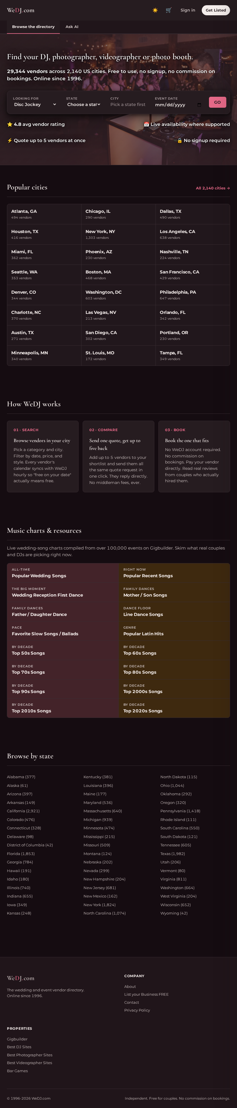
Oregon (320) (173, 802)
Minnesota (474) (99, 828)
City (114, 98)
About (130, 986)
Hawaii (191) (19, 870)
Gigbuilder (17, 1039)
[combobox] (128, 104)
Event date (166, 98)
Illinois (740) (18, 887)
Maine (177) (95, 794)
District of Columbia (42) (30, 845)
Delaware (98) (20, 836)
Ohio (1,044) (172, 785)
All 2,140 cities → (213, 188)
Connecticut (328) (24, 828)
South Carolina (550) (179, 828)
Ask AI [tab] (72, 26)
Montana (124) (98, 853)
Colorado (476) (21, 819)
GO (217, 102)
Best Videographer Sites (29, 1062)
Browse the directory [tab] (33, 26)
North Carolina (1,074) (105, 913)
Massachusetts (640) (103, 811)
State (71, 98)
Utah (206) (170, 862)
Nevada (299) (96, 870)
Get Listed (216, 10)
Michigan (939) (98, 819)
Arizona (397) (19, 794)
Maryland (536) (98, 802)
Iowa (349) (17, 904)
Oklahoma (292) (176, 794)
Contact (131, 1002)
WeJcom (20, 10)
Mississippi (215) (99, 836)
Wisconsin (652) (175, 904)
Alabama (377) (21, 776)
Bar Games (17, 1070)
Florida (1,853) (21, 853)
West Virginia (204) (178, 896)
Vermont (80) (172, 870)
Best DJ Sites (19, 1046)
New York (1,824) (100, 904)
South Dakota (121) (178, 836)
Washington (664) (177, 887)
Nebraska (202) (98, 862)
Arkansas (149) (21, 802)
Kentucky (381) (98, 776)
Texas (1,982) (172, 853)
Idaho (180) (18, 879)
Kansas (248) (19, 913)
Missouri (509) (97, 845)
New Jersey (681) (100, 887)
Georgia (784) (20, 862)
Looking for (25, 98)
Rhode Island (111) (178, 819)
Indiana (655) (20, 896)
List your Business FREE (146, 994)
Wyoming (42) (174, 913)
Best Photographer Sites (29, 1055)
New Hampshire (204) (104, 879)
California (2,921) (23, 811)
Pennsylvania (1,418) (180, 811)
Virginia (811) (173, 879)
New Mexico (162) (100, 896)
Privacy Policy (137, 1010)
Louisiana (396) (98, 785)
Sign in (188, 10)
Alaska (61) (17, 785)
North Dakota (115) (178, 776)
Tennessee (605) (175, 845)
